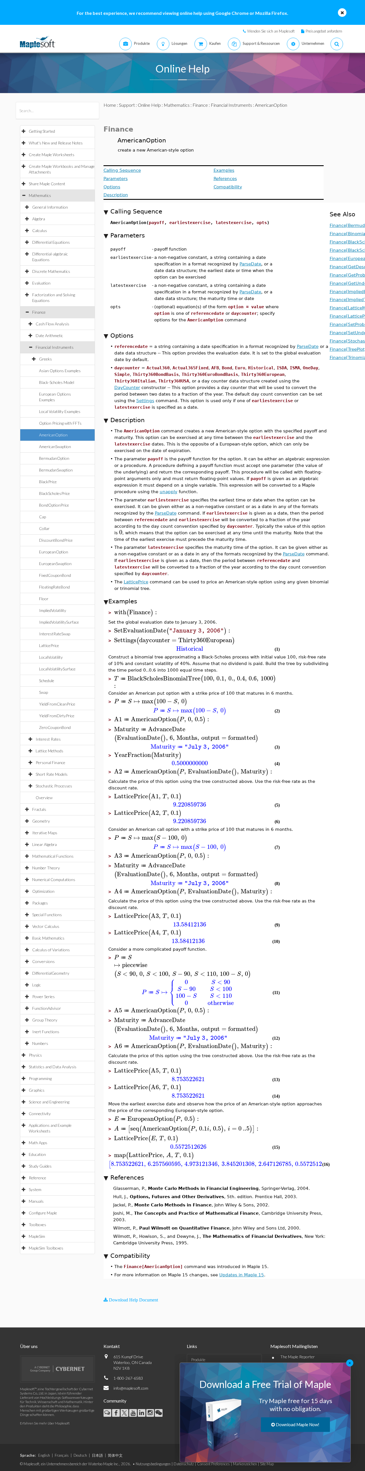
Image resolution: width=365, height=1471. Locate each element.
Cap (42, 516)
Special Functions (47, 914)
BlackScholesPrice (54, 493)
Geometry (41, 821)
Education (37, 1154)
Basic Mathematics (48, 938)
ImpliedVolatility (52, 610)
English (44, 1455)
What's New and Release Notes (56, 142)
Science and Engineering (49, 1101)
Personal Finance (50, 762)
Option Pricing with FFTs (60, 423)
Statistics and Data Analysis (52, 1066)
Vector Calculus (45, 926)
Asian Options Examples (60, 370)
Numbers (40, 1043)
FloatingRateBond (54, 587)
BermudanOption (54, 458)
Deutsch (80, 1455)
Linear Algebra (44, 844)
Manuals (36, 1201)
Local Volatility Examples (59, 411)
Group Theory (44, 1019)
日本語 (97, 1455)
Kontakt (112, 1346)
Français (62, 1455)
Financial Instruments (55, 347)
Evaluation (41, 283)
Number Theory (46, 867)
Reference (37, 1177)
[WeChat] (159, 1413)
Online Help (149, 105)
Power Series (43, 996)
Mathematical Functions (53, 856)
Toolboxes (37, 1224)
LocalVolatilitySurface (57, 668)
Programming (40, 1078)
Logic (36, 984)
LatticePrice (49, 645)
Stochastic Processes (54, 785)
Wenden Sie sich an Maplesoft (271, 31)
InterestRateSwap (54, 633)
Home (110, 105)
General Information (50, 207)
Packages (40, 902)
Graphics (36, 1090)
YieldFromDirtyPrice (56, 715)
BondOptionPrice (54, 505)
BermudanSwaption (56, 470)
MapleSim (37, 1236)
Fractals (39, 809)
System (35, 1189)
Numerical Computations (53, 879)
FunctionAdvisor (46, 1008)
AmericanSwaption (55, 446)
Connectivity (40, 1113)
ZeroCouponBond (55, 727)
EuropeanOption (53, 551)
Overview (44, 797)
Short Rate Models (52, 774)
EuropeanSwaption (55, 563)
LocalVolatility (51, 657)
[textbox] (120, 532)
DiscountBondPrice (56, 540)
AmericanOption (53, 434)
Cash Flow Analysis (52, 323)
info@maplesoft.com (130, 1388)
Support (127, 105)
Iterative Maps (44, 832)
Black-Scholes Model (56, 382)
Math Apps (38, 1142)
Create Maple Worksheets (51, 154)
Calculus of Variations (51, 949)
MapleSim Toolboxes (46, 1248)
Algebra (38, 218)
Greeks (45, 358)
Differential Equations (51, 242)
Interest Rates (48, 739)
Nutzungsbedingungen (153, 1464)
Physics (35, 1055)
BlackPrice (48, 481)
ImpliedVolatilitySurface (59, 622)
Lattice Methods (49, 750)
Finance (39, 312)
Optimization (43, 891)
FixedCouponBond (55, 575)
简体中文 (115, 1455)
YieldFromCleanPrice (57, 704)
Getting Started (42, 131)
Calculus (39, 230)
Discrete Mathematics (51, 271)
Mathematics (40, 195)
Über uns (29, 1346)
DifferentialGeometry (50, 973)
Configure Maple (43, 1212)
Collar (44, 528)
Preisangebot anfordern (324, 31)
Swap (43, 692)
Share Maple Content (47, 183)
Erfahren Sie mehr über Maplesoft (45, 1423)
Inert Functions (45, 1031)
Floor (43, 598)
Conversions (43, 961)
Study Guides (40, 1166)
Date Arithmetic (49, 335)
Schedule (46, 680)
